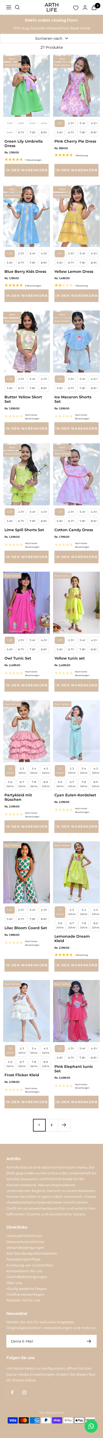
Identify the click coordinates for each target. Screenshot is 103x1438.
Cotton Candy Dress (73, 530)
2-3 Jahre (22, 771)
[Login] (85, 7)
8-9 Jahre (45, 784)
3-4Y (32, 123)
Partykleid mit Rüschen (18, 797)
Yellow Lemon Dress (73, 271)
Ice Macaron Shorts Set (72, 399)
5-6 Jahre (10, 784)
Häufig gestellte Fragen (26, 1288)
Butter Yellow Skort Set (23, 399)
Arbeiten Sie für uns (23, 1300)
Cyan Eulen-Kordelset (75, 795)
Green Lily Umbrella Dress (23, 143)
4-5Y (44, 123)
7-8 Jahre (34, 784)
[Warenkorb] (94, 7)
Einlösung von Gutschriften (29, 1265)
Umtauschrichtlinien (24, 1236)
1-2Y (9, 123)
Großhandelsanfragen (25, 1294)
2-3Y (21, 123)
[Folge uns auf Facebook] (12, 1392)
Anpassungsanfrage (23, 1259)
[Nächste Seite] (64, 1125)
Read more (80, 28)
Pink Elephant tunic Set (73, 1068)
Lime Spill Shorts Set (24, 530)
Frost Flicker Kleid (21, 1075)
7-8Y (32, 132)
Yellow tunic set (69, 658)
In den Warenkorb (27, 170)
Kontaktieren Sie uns (24, 1271)
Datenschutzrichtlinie (25, 1242)
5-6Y (10, 132)
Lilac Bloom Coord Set (25, 928)
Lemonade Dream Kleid (72, 938)
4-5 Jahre (45, 771)
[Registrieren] (89, 1341)
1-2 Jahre (10, 771)
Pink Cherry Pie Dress (75, 141)
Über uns (14, 1283)
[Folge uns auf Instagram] (24, 1392)
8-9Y (44, 132)
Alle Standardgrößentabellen (31, 1253)
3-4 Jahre (34, 771)
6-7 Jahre (22, 784)
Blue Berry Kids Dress (25, 271)
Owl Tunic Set (17, 658)
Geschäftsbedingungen (26, 1277)
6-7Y (21, 132)
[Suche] (17, 7)
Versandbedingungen (25, 1247)
